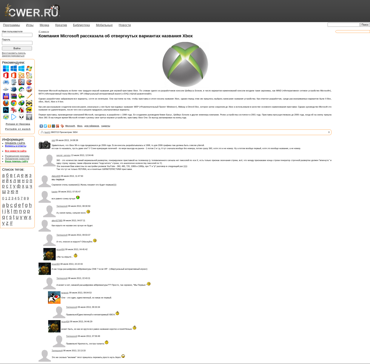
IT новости (44, 31)
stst (53, 140)
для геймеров (91, 126)
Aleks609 (56, 176)
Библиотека (81, 25)
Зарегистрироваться (13, 55)
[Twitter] (45, 126)
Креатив (61, 25)
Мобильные (104, 25)
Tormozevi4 (61, 206)
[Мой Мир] (53, 126)
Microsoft (70, 126)
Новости (125, 25)
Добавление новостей (17, 158)
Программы (11, 25)
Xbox (79, 126)
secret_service (63, 155)
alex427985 (57, 220)
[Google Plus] (58, 126)
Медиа (44, 25)
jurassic (65, 292)
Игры (30, 25)
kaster (55, 191)
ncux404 (60, 249)
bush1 (47, 132)
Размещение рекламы (17, 156)
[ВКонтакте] (41, 126)
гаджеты (105, 126)
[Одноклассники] (49, 126)
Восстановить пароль (14, 53)
